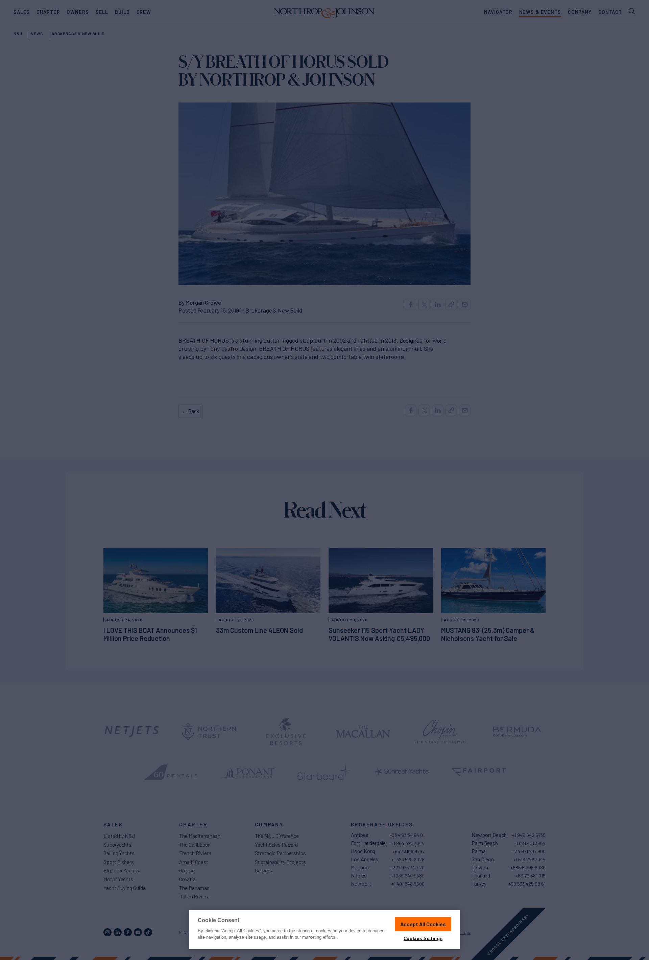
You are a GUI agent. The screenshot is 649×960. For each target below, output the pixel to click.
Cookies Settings (423, 938)
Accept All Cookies (423, 924)
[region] (324, 929)
